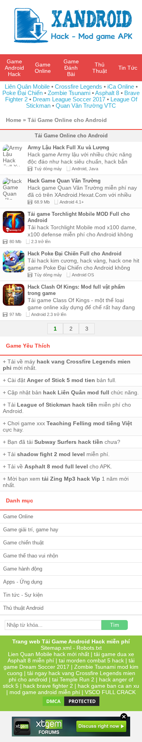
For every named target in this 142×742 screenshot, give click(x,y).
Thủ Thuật (99, 67)
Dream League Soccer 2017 (69, 99)
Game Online (43, 67)
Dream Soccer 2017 (44, 667)
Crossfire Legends (78, 86)
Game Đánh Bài (71, 67)
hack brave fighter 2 (48, 686)
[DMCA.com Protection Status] (71, 705)
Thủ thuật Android (23, 608)
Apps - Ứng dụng (22, 582)
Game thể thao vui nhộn (30, 556)
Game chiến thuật (23, 543)
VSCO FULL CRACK (110, 692)
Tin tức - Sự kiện (23, 595)
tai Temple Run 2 (73, 679)
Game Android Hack (14, 67)
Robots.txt (89, 648)
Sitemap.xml (56, 648)
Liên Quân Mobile (27, 86)
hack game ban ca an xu (108, 686)
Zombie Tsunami (69, 92)
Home (13, 120)
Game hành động (22, 569)
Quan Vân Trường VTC (86, 105)
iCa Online (120, 86)
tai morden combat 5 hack (91, 660)
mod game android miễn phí (44, 692)
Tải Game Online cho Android (67, 120)
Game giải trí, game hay (30, 530)
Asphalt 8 (107, 92)
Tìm (114, 625)
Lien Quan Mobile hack (36, 654)
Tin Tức (127, 68)
